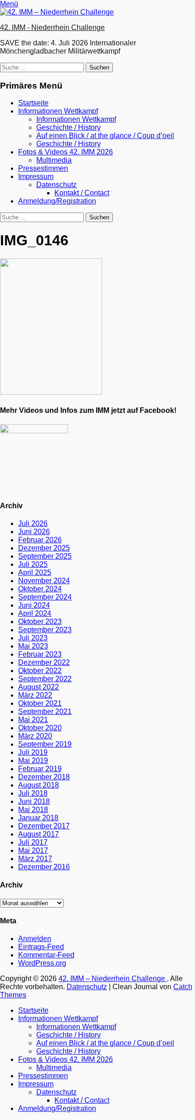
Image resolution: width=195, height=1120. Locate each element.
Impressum (36, 176)
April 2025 (34, 572)
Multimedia (54, 160)
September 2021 (45, 711)
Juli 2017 (33, 842)
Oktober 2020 (40, 728)
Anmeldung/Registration (57, 201)
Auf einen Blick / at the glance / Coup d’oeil (105, 135)
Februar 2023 (40, 654)
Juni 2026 (34, 531)
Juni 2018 (34, 801)
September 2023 (45, 630)
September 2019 (45, 744)
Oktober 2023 (40, 621)
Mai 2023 (33, 646)
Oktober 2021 (40, 703)
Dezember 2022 (44, 662)
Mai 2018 (33, 809)
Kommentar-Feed (46, 955)
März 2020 (35, 736)
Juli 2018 (33, 793)
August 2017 (38, 834)
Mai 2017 (33, 850)
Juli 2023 (33, 638)
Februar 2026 (40, 540)
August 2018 (38, 785)
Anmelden (34, 938)
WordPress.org (42, 963)
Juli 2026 (33, 523)
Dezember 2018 (44, 777)
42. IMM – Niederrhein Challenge (112, 978)
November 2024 (44, 581)
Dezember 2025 (44, 548)
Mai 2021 (33, 720)
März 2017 (35, 858)
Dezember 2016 (44, 867)
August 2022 (38, 687)
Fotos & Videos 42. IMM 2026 (65, 152)
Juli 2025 (33, 564)
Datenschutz (56, 184)
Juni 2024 (34, 605)
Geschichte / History (68, 127)
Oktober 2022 (40, 670)
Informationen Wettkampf (58, 111)
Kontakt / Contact (81, 193)
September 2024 (45, 597)
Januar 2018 (38, 818)
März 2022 (35, 695)
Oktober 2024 (40, 589)
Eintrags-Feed (41, 947)
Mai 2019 (33, 760)
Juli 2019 (33, 752)
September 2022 (45, 679)
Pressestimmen (43, 168)
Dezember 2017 (44, 826)
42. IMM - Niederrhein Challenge (52, 27)
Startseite (33, 103)
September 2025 (45, 556)
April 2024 (34, 613)
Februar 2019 (40, 769)
